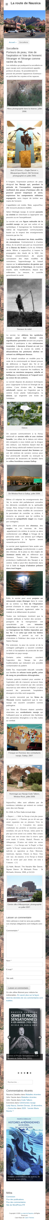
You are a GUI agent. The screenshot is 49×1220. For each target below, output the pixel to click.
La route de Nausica (26, 3)
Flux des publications (15, 1199)
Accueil (12, 42)
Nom (8, 961)
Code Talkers (26, 1100)
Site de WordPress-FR (15, 1205)
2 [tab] (21, 1073)
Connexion (10, 1197)
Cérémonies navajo (27, 1103)
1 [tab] (18, 1073)
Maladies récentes (33, 1094)
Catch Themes (29, 1217)
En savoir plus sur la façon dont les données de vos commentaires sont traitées (24, 998)
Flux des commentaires (16, 1202)
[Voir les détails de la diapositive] (24, 1033)
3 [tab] (24, 1073)
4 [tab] (27, 1073)
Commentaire (12, 930)
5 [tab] (30, 1073)
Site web (9, 978)
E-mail (9, 969)
